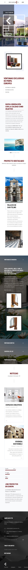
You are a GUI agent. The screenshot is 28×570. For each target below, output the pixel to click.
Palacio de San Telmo (11, 206)
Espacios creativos (14, 405)
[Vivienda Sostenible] (14, 432)
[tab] (14, 260)
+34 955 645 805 (10, 528)
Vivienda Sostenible (17, 442)
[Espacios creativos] (14, 394)
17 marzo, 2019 (19, 446)
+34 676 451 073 (16, 528)
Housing (7, 407)
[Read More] (6, 420)
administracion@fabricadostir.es (12, 536)
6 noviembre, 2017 (14, 407)
